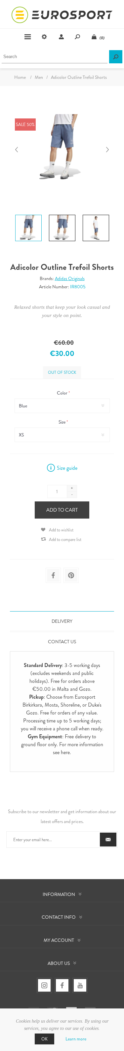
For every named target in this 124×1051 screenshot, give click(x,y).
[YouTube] (80, 985)
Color (62, 393)
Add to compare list (65, 539)
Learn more (75, 1038)
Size (62, 422)
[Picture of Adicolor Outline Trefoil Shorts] (28, 214)
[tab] (62, 621)
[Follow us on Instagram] (44, 985)
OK (44, 1039)
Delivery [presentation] (62, 621)
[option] (28, 215)
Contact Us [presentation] (62, 641)
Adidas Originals (70, 278)
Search (115, 56)
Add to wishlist (61, 530)
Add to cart (62, 510)
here (65, 752)
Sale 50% (25, 124)
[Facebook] (62, 985)
